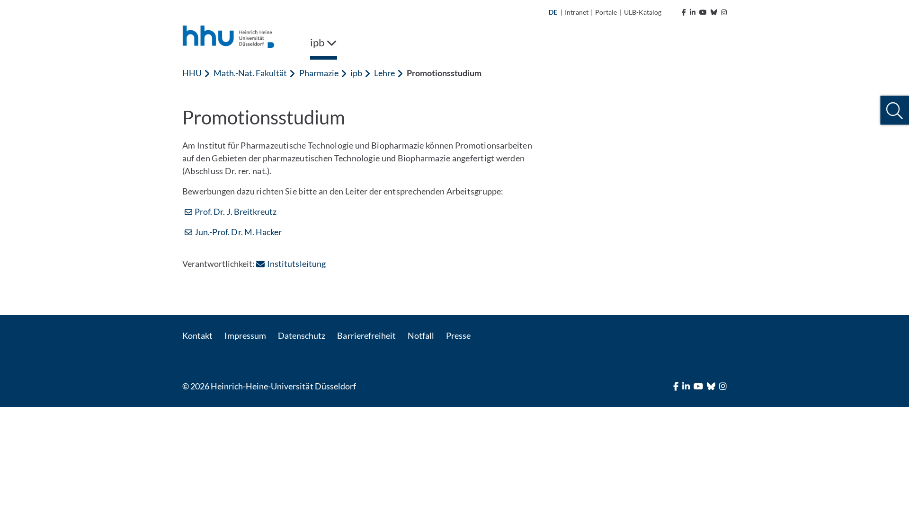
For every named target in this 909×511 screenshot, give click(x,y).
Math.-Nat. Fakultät (250, 73)
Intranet (576, 12)
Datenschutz (301, 335)
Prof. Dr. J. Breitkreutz (235, 211)
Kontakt (197, 335)
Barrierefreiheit (366, 335)
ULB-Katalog (642, 12)
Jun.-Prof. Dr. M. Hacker (238, 232)
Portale (606, 12)
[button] (894, 110)
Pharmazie (319, 73)
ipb (356, 73)
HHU (192, 73)
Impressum (245, 335)
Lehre (384, 73)
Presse (458, 335)
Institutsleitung (296, 263)
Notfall (421, 335)
